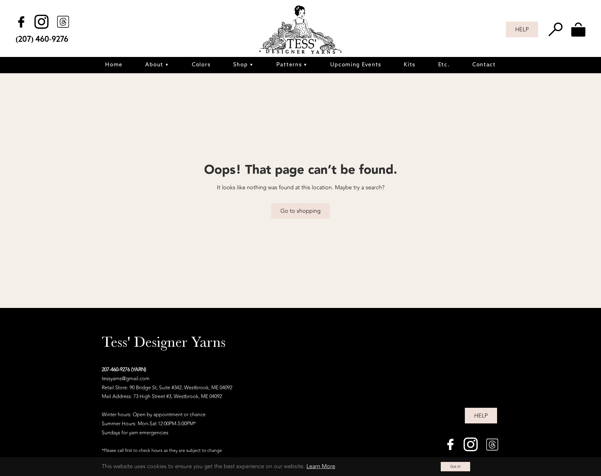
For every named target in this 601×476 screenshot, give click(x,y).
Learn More (320, 466)
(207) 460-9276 (42, 39)
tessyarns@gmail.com (126, 378)
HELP (522, 29)
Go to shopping (300, 211)
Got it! (455, 466)
